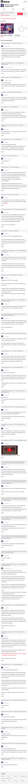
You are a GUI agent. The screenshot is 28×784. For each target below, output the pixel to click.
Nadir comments (4, 106)
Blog (15, 776)
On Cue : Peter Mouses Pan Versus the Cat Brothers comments (13, 461)
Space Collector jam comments (7, 631)
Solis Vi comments (4, 167)
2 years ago (6, 109)
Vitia (11, 194)
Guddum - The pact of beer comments (8, 758)
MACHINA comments (5, 664)
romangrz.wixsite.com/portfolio (9, 18)
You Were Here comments (6, 209)
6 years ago (6, 667)
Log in (25, 1)
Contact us (23, 776)
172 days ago (7, 67)
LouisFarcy (16, 124)
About (2, 776)
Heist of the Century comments (7, 424)
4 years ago (6, 370)
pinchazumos (13, 92)
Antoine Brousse (14, 274)
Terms (9, 780)
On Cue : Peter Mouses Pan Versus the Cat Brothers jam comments (13, 480)
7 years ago (6, 762)
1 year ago (6, 80)
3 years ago (6, 158)
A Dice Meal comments (5, 367)
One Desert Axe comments (6, 743)
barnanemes (15, 727)
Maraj (12, 230)
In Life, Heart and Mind (6, 35)
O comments (3, 92)
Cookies (22, 780)
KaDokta (7, 537)
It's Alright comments (5, 139)
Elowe (22, 551)
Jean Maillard (18, 390)
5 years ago (6, 428)
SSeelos (7, 518)
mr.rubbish (15, 700)
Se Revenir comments (5, 124)
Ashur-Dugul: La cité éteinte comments (8, 551)
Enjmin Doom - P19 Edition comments (8, 299)
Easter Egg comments (5, 43)
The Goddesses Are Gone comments (8, 250)
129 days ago (7, 46)
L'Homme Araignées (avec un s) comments (9, 314)
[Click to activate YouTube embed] (9, 450)
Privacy (15, 780)
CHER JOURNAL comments (6, 390)
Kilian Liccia (8, 481)
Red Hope (17, 35)
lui (11, 155)
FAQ (9, 776)
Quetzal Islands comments (6, 604)
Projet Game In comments (6, 406)
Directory (3, 780)
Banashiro (7, 499)
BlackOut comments (5, 700)
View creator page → (5, 15)
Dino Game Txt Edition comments (7, 62)
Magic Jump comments (5, 350)
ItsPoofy (15, 333)
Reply (2, 58)
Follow (20, 13)
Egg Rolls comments (5, 77)
